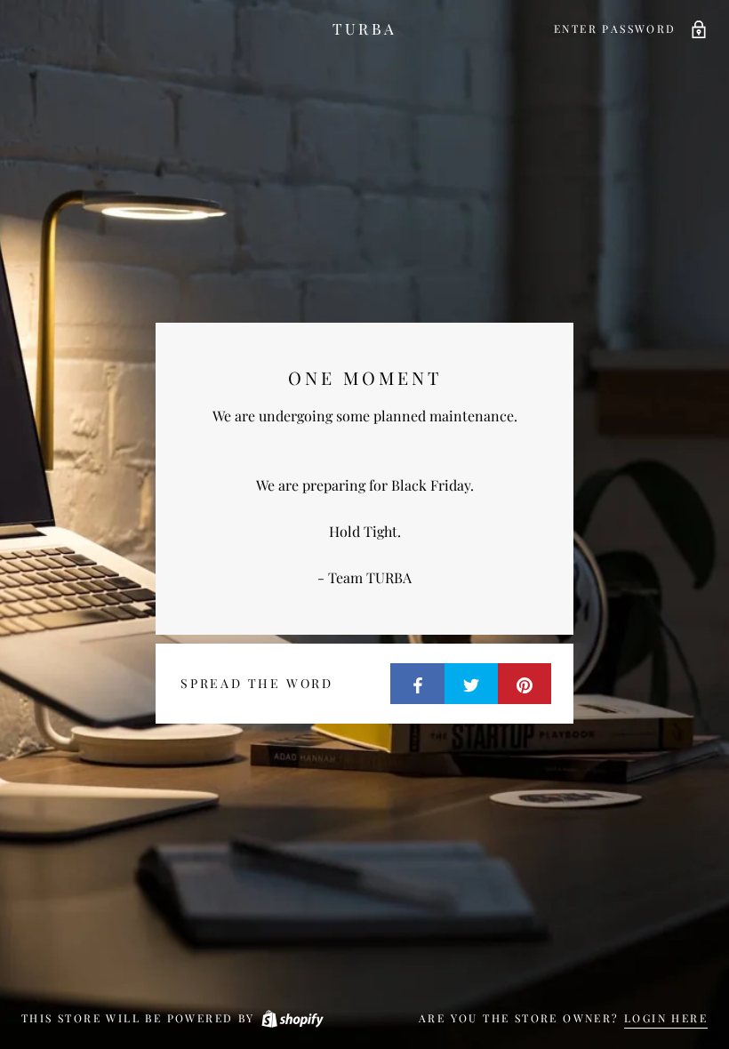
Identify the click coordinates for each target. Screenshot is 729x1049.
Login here (666, 1018)
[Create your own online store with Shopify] (292, 1018)
